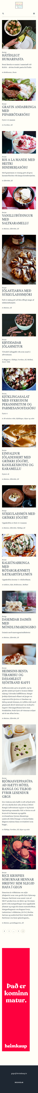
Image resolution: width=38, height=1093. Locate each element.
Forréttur (7, 125)
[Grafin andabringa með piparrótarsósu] (19, 89)
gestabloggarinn (15, 923)
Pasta (15, 72)
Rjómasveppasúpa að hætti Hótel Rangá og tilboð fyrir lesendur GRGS (17, 789)
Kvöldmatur (8, 72)
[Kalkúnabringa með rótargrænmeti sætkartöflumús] (19, 545)
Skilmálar (19, 1082)
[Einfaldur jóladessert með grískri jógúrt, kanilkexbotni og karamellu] (19, 435)
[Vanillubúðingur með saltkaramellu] (19, 197)
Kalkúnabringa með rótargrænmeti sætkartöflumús (17, 568)
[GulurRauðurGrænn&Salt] (19, 5)
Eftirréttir (7, 180)
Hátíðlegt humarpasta (13, 57)
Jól (11, 125)
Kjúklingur (19, 418)
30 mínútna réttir (9, 418)
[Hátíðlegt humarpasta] (19, 34)
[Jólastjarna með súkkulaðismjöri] (19, 259)
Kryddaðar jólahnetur (12, 344)
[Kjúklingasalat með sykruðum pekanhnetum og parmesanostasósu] (19, 379)
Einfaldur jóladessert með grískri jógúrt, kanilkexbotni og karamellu (18, 461)
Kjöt (11, 584)
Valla (8, 362)
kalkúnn (6, 584)
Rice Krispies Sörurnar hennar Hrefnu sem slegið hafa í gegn (18, 881)
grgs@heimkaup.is (19, 1073)
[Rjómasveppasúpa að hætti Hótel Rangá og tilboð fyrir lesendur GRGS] (19, 749)
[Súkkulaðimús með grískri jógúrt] (19, 496)
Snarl (4, 362)
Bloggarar (7, 359)
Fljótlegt (14, 359)
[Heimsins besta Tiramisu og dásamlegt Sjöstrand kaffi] (19, 654)
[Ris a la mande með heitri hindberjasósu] (19, 142)
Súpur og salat (29, 418)
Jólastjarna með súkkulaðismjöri (17, 293)
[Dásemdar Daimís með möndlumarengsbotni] (19, 602)
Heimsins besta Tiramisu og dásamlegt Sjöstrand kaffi (16, 677)
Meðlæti (30, 359)
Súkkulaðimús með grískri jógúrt (18, 516)
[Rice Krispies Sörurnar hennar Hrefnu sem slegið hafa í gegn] (19, 852)
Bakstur (6, 229)
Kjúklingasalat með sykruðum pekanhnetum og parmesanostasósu (19, 402)
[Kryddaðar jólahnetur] (19, 325)
